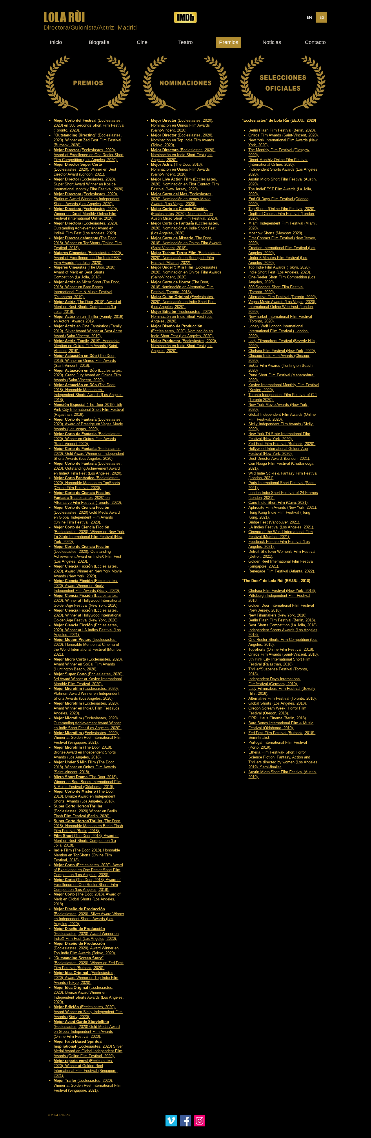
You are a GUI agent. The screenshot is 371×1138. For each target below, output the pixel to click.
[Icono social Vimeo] (171, 1120)
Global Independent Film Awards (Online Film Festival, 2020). (282, 417)
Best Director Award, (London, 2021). (279, 458)
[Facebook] (185, 1120)
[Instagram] (199, 1120)
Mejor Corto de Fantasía (75, 434)
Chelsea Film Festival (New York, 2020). (282, 351)
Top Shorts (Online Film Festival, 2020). (281, 209)
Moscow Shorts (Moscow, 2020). (275, 233)
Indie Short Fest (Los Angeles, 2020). (279, 272)
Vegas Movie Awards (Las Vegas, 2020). (282, 302)
